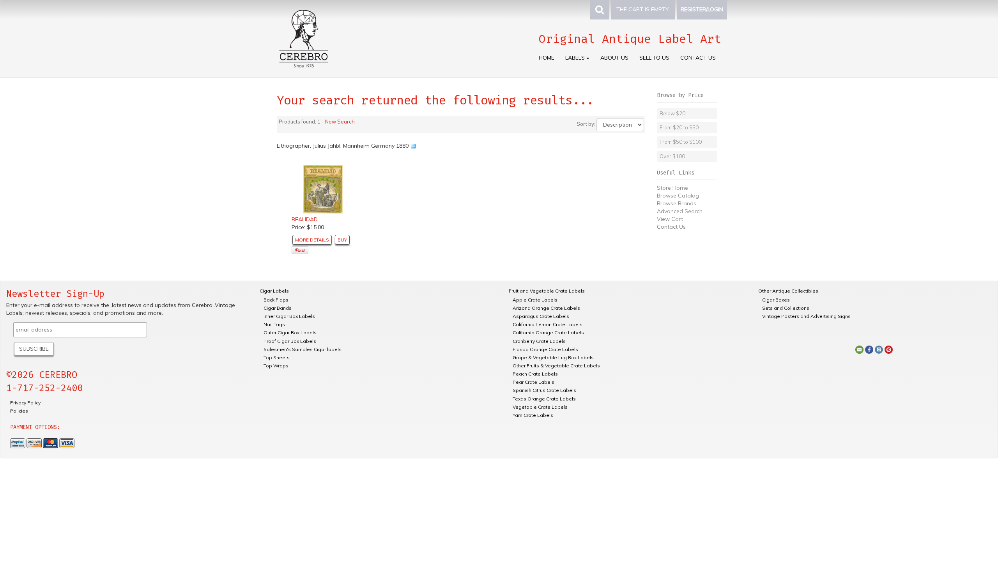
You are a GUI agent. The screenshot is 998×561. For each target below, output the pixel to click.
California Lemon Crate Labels (547, 324)
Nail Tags (274, 324)
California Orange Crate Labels (548, 332)
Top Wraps (276, 366)
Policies (19, 411)
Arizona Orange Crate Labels (546, 308)
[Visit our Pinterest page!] (889, 349)
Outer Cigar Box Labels (290, 332)
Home (546, 57)
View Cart (670, 218)
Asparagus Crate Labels (541, 316)
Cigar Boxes (776, 300)
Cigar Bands (278, 308)
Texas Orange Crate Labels (544, 399)
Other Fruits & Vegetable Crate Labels (556, 366)
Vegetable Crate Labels (540, 407)
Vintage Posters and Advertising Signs (806, 316)
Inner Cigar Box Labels (289, 316)
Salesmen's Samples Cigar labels (303, 349)
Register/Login (702, 9)
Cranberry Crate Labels (539, 341)
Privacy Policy (25, 403)
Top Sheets (277, 357)
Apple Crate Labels (535, 300)
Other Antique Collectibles (788, 291)
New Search (340, 121)
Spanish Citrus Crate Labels (544, 390)
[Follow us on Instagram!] (879, 349)
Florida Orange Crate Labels (545, 349)
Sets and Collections (785, 308)
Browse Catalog (678, 195)
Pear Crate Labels (533, 382)
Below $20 (672, 113)
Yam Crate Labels (533, 415)
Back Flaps (276, 300)
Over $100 (672, 156)
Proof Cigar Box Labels (290, 341)
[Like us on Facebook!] (869, 349)
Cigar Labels (274, 291)
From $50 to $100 (681, 142)
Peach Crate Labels (535, 374)
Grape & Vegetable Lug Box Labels (553, 357)
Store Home (672, 187)
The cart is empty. (643, 9)
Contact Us (698, 57)
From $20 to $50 (679, 127)
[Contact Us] (859, 349)
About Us (614, 57)
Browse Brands (676, 203)
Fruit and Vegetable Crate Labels (547, 291)
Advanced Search (679, 211)
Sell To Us (654, 57)
